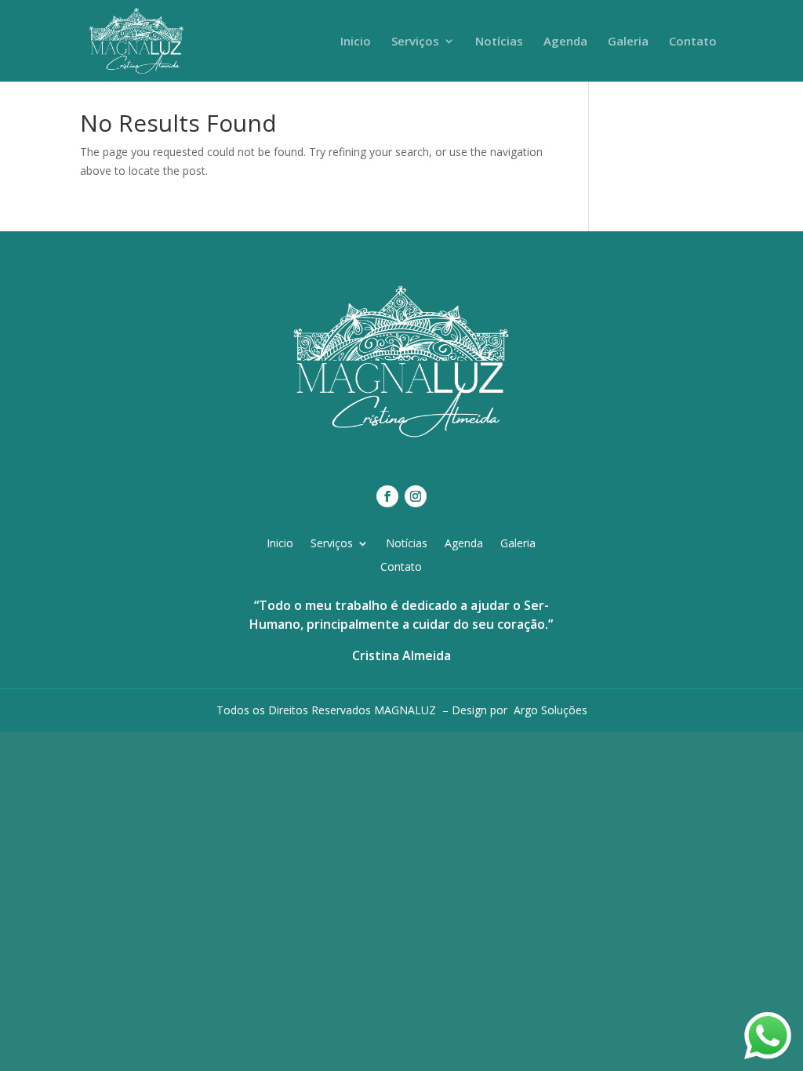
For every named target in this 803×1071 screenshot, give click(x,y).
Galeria (628, 42)
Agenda (565, 42)
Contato (693, 42)
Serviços (415, 42)
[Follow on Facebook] (387, 496)
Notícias (499, 42)
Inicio (355, 42)
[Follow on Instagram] (416, 496)
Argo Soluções (550, 710)
